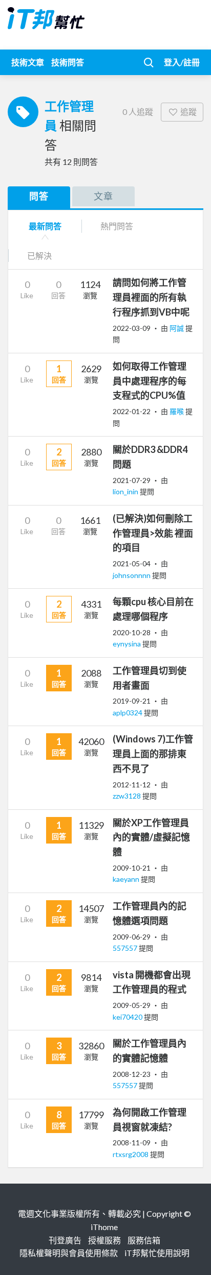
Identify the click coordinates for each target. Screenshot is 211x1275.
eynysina (127, 643)
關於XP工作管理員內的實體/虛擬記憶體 (151, 837)
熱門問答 (116, 226)
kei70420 (128, 1017)
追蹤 (188, 111)
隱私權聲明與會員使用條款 (68, 1253)
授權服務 (104, 1240)
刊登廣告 (65, 1240)
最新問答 (45, 226)
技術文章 (27, 62)
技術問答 (67, 62)
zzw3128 (127, 795)
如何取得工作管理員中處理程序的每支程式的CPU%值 (149, 380)
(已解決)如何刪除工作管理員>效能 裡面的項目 (153, 533)
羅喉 (177, 411)
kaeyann (127, 879)
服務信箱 (144, 1240)
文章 (103, 196)
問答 (39, 196)
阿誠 (177, 328)
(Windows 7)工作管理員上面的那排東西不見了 (153, 753)
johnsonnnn (132, 575)
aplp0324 (128, 712)
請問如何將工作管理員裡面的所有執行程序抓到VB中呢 (151, 297)
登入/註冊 (182, 62)
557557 (126, 948)
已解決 (39, 255)
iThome (104, 1227)
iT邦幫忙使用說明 (156, 1253)
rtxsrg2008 (131, 1154)
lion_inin (126, 491)
